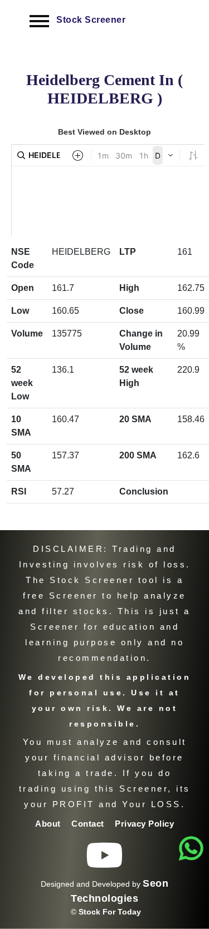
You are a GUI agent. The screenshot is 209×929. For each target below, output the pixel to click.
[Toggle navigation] (39, 21)
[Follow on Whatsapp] (191, 848)
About (49, 823)
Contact (88, 823)
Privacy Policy (144, 823)
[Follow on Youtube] (104, 863)
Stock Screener (90, 19)
